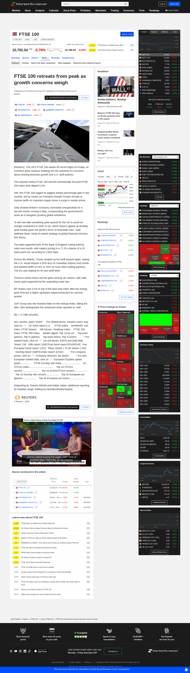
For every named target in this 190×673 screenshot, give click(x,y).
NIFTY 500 (146, 58)
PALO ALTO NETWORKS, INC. (153, 287)
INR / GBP (144, 401)
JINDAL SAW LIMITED (150, 168)
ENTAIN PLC (105, 291)
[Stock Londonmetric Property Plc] (120, 280)
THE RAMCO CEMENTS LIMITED (155, 238)
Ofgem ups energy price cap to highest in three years (41, 594)
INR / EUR (144, 398)
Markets (16, 10)
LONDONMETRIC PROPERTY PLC (109, 281)
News (28, 10)
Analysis (40, 10)
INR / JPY (143, 385)
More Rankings (159, 267)
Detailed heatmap (126, 412)
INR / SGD (144, 382)
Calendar (54, 10)
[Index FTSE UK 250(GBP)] (62, 105)
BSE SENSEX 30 (148, 61)
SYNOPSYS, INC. (149, 290)
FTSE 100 (22, 488)
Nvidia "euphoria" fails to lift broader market (37, 533)
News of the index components (43, 63)
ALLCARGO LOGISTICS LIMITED (154, 241)
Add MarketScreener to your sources (63, 98)
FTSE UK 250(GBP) (25, 493)
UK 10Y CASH (147, 547)
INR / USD (144, 366)
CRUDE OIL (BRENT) (148, 444)
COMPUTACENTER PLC (109, 236)
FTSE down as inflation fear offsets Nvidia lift (111, 45)
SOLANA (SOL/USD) (150, 491)
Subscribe (174, 4)
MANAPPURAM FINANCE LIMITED (155, 235)
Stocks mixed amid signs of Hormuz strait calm (38, 577)
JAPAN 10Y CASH (149, 541)
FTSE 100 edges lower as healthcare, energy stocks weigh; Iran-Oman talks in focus (50, 583)
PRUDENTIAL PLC (107, 276)
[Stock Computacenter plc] (120, 235)
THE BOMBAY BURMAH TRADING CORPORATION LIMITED (156, 211)
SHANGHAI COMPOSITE (151, 80)
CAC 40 (145, 87)
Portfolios (85, 10)
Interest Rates (145, 510)
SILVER (143, 448)
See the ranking (127, 297)
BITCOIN (145, 484)
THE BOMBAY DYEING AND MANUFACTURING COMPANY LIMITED (156, 220)
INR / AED (143, 391)
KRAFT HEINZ (147, 171)
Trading (115, 10)
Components (68, 58)
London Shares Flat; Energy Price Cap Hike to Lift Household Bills (46, 572)
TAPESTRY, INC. (148, 298)
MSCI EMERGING (149, 90)
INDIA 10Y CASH (148, 531)
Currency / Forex (146, 345)
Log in (163, 4)
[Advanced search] (126, 4)
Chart (101, 171)
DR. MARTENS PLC (26, 507)
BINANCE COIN (148, 494)
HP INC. (145, 305)
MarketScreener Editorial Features (87, 63)
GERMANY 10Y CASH (150, 537)
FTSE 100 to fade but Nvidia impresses (35, 562)
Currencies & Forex (159, 409)
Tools (142, 10)
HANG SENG (147, 74)
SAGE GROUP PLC (107, 245)
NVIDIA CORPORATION (151, 162)
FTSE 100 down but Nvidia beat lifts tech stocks (39, 548)
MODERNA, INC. (148, 308)
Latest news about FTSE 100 (27, 517)
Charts (34, 58)
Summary (15, 58)
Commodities (145, 417)
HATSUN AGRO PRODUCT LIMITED (156, 217)
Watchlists (100, 10)
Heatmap (55, 58)
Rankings (154, 10)
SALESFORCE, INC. (150, 280)
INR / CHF (144, 404)
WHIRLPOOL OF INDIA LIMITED (154, 214)
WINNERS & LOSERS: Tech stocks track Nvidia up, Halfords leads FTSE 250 (50, 543)
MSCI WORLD (147, 93)
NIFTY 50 (145, 55)
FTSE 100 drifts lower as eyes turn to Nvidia (37, 567)
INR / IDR (143, 375)
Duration (101, 177)
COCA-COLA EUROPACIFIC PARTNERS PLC (109, 271)
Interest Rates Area (159, 552)
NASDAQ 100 (147, 71)
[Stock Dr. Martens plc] (40, 115)
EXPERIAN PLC (106, 255)
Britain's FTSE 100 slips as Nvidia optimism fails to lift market (44, 538)
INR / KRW (144, 379)
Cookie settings (75, 662)
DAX (150, 104)
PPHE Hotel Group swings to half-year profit (37, 553)
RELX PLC (104, 250)
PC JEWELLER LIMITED (151, 189)
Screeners (128, 10)
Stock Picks (69, 10)
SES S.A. (145, 178)
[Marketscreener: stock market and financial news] (29, 4)
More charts (128, 212)
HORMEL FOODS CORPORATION (155, 311)
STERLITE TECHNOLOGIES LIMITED (156, 223)
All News (25, 63)
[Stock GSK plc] (109, 285)
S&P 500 (145, 64)
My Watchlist (145, 157)
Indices (144, 32)
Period (120, 177)
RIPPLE (145, 497)
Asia (175, 32)
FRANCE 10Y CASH (150, 544)
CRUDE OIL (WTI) (147, 441)
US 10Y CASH (147, 534)
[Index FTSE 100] (32, 105)
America (164, 32)
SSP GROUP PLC (25, 497)
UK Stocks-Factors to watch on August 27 (36, 557)
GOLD (142, 438)
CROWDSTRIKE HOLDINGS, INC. (155, 283)
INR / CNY (144, 369)
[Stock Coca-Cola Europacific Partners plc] (120, 271)
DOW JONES (147, 68)
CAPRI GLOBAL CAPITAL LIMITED (155, 228)
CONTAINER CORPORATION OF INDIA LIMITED (156, 232)
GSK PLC (104, 286)
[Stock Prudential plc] (117, 276)
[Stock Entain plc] (112, 290)
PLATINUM (144, 451)
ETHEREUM (147, 488)
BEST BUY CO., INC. (150, 301)
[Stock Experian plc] (114, 255)
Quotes (25, 58)
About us (88, 662)
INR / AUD (144, 388)
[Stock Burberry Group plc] (72, 110)
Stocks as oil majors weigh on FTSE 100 (36, 589)
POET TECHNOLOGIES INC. (153, 175)
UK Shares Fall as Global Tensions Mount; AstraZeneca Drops (111, 50)
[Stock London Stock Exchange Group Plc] (120, 240)
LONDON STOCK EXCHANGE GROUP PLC (109, 240)
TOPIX (144, 77)
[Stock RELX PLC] (110, 250)
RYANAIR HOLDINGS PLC (152, 193)
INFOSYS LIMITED (149, 186)
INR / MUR (144, 395)
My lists (159, 197)
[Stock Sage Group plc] (117, 245)
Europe (154, 32)
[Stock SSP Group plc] (38, 110)
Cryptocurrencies (147, 464)
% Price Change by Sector (112, 307)
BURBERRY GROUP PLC (28, 502)
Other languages (64, 63)
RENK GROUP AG (149, 181)
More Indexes (159, 112)
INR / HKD (144, 372)
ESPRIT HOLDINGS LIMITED (153, 165)
